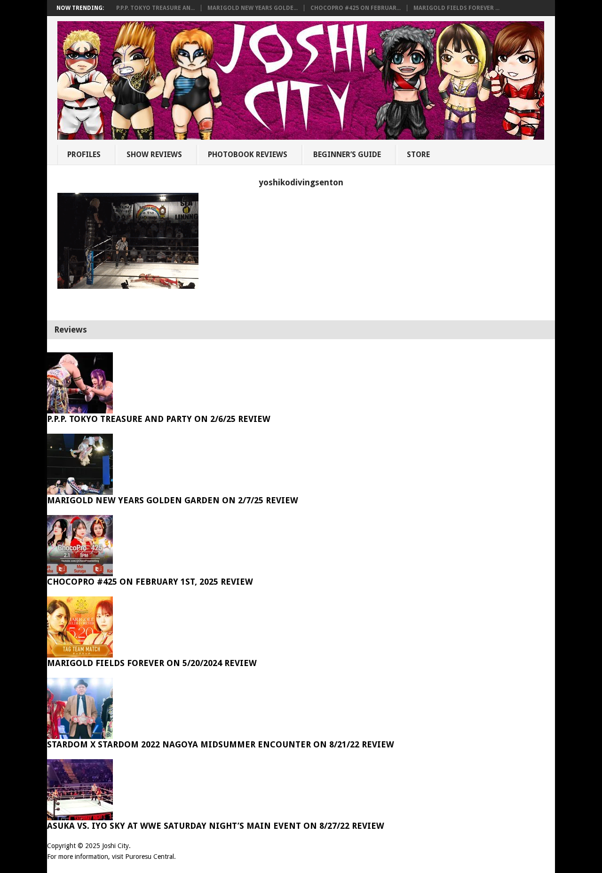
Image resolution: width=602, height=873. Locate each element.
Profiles (84, 154)
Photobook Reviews (247, 154)
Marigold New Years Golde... (252, 8)
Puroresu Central (149, 856)
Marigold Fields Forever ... (456, 8)
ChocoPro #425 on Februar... (355, 8)
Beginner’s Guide (347, 154)
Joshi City (115, 845)
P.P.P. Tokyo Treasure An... (155, 8)
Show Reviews (154, 154)
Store (418, 154)
